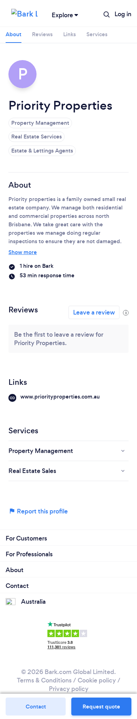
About (13, 34)
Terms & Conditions (44, 680)
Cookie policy (97, 680)
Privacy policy (69, 689)
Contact (36, 706)
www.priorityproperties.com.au (60, 396)
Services (96, 34)
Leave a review (94, 312)
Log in (123, 14)
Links (69, 34)
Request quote (101, 706)
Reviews (42, 34)
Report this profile (41, 511)
